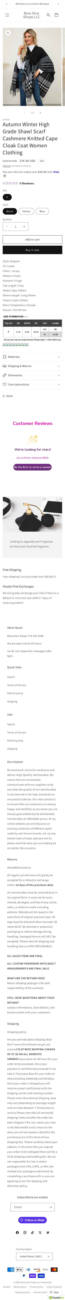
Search (11, 677)
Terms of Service (16, 685)
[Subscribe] (51, 1207)
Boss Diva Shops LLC (30, 1282)
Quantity (7, 219)
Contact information (43, 1292)
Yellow (26, 211)
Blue (42, 211)
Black (9, 211)
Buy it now (32, 250)
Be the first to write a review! (32, 467)
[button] (7, 15)
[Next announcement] (58, 4)
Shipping (6, 166)
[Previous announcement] (7, 4)
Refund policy (15, 693)
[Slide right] (40, 113)
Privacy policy (36, 1287)
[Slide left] (25, 113)
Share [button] (9, 395)
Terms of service (54, 1287)
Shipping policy (22, 1292)
